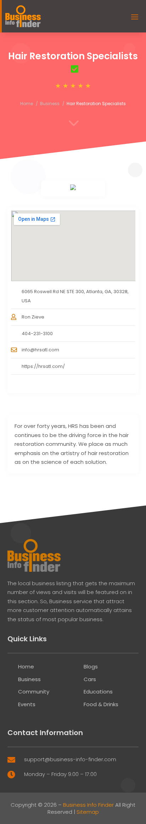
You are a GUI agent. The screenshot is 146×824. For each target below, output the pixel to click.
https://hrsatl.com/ (43, 366)
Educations (98, 691)
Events (26, 704)
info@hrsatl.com (40, 349)
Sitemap (88, 812)
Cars (90, 679)
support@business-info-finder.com (70, 759)
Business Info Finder (88, 804)
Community (33, 691)
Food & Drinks (101, 704)
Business (50, 104)
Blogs (91, 666)
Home (26, 104)
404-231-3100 (37, 333)
